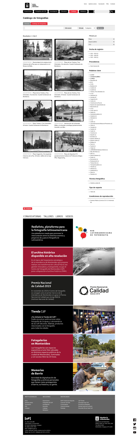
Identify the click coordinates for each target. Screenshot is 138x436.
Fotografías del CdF (40, 11)
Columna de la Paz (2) (96, 103)
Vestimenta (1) (94, 170)
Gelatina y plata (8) (95, 183)
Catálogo (73, 11)
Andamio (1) (93, 116)
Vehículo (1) (93, 168)
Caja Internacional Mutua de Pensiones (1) (101, 123)
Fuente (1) (93, 146)
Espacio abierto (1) (95, 138)
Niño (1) (92, 153)
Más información (50, 59)
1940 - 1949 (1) (94, 57)
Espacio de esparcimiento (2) (97, 105)
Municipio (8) (93, 80)
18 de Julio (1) (94, 110)
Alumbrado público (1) (96, 114)
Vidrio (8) (92, 191)
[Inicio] (47, 9)
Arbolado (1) (93, 118)
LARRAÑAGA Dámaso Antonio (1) (99, 150)
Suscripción (101, 4)
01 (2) (91, 93)
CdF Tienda (81, 400)
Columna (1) (93, 133)
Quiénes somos (93, 4)
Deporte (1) (93, 135)
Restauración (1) (94, 161)
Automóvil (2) (93, 95)
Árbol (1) (92, 172)
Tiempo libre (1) (94, 163)
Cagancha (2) (93, 99)
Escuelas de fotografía (84, 404)
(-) (114, 39)
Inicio (85, 4)
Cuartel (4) (93, 90)
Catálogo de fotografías (39, 23)
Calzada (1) (93, 127)
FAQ (107, 4)
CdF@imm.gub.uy (32, 428)
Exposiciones (28, 11)
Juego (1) (92, 148)
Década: (81, 28)
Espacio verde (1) (94, 140)
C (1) (91, 120)
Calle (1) (92, 125)
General (26, 23)
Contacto (112, 4)
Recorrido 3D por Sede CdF (85, 408)
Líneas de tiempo (65, 406)
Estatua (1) (93, 142)
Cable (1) (92, 121)
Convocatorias (64, 404)
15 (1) (91, 108)
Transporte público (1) (96, 165)
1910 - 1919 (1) (94, 53)
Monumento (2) (94, 106)
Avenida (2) (93, 97)
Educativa (64, 11)
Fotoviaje (63, 408)
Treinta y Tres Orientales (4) (97, 91)
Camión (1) (93, 129)
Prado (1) (92, 157)
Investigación (53, 11)
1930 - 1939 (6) (94, 55)
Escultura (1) (93, 136)
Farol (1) (92, 144)
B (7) (91, 82)
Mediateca (83, 11)
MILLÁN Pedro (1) (95, 151)
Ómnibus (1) (93, 174)
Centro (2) (92, 101)
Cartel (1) (92, 131)
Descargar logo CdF (83, 402)
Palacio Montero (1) (95, 155)
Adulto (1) (92, 112)
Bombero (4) (93, 86)
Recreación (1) (94, 159)
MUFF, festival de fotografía (67, 400)
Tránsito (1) (93, 166)
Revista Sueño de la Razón (85, 406)
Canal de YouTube (65, 402)
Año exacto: (68, 28)
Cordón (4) (93, 88)
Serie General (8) (94, 66)
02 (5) (91, 84)
